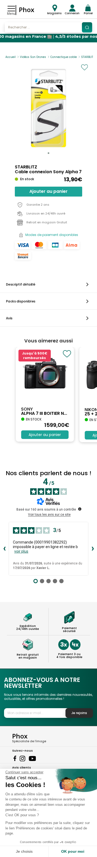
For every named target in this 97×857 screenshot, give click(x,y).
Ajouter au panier (48, 191)
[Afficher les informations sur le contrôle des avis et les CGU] (80, 509)
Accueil (10, 57)
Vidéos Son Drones (33, 57)
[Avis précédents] (4, 549)
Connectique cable (63, 57)
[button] (48, 153)
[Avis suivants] (92, 549)
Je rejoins (79, 713)
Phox (26, 9)
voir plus (21, 551)
